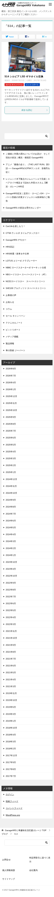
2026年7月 (11, 375)
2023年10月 (11, 562)
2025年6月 (11, 437)
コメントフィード (14, 808)
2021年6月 (11, 665)
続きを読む (27, 110)
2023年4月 (11, 569)
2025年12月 (11, 396)
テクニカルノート (14, 323)
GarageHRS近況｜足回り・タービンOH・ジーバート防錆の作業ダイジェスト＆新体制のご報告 (28, 197)
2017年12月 (11, 755)
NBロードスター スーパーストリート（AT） (26, 274)
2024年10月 (11, 493)
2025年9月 (11, 417)
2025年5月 (11, 444)
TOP (25, 830)
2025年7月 (11, 431)
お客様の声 (11, 295)
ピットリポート (32, 85)
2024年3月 (11, 541)
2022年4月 (11, 617)
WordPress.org (13, 815)
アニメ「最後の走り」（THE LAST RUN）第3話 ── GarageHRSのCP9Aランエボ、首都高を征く (28, 168)
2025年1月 (11, 472)
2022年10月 (11, 576)
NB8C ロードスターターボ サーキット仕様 (26, 267)
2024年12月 (11, 479)
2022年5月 (11, 610)
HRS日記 (10, 247)
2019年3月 (11, 714)
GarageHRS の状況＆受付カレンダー (23, 208)
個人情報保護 (8, 870)
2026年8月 (11, 368)
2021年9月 (11, 645)
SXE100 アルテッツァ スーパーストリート (26, 288)
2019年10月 (11, 700)
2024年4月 (11, 534)
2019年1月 (11, 721)
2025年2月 (11, 465)
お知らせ (10, 302)
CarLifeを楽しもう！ (15, 226)
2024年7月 (11, 514)
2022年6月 (11, 603)
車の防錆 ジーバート (15, 350)
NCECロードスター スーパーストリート (25, 281)
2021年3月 (11, 686)
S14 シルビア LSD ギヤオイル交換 (23, 76)
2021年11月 (11, 631)
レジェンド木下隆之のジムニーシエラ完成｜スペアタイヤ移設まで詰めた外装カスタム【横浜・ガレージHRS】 (28, 183)
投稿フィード (12, 801)
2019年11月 (11, 693)
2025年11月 (11, 403)
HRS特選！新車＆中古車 (17, 253)
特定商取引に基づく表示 (39, 859)
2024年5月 (11, 527)
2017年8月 (11, 769)
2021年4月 (11, 679)
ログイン (10, 794)
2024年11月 (11, 486)
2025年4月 (11, 451)
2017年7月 (11, 776)
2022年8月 (11, 589)
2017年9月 (11, 762)
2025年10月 (11, 410)
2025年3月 (11, 458)
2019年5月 (11, 707)
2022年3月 (11, 624)
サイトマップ (8, 879)
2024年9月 (11, 500)
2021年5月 (11, 672)
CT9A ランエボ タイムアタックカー (22, 233)
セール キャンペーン (14, 85)
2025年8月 (11, 424)
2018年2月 (11, 748)
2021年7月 (11, 659)
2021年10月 (11, 638)
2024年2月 (11, 548)
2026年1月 (11, 389)
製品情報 (10, 343)
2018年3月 (11, 741)
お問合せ (6, 859)
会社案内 (33, 870)
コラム (9, 309)
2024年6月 (11, 520)
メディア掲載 (12, 336)
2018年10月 (11, 728)
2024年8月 (11, 507)
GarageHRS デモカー (16, 240)
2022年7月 (11, 596)
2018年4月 (11, 734)
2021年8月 (11, 652)
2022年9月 (11, 583)
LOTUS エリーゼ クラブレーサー (21, 260)
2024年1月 (11, 555)
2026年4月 (11, 382)
